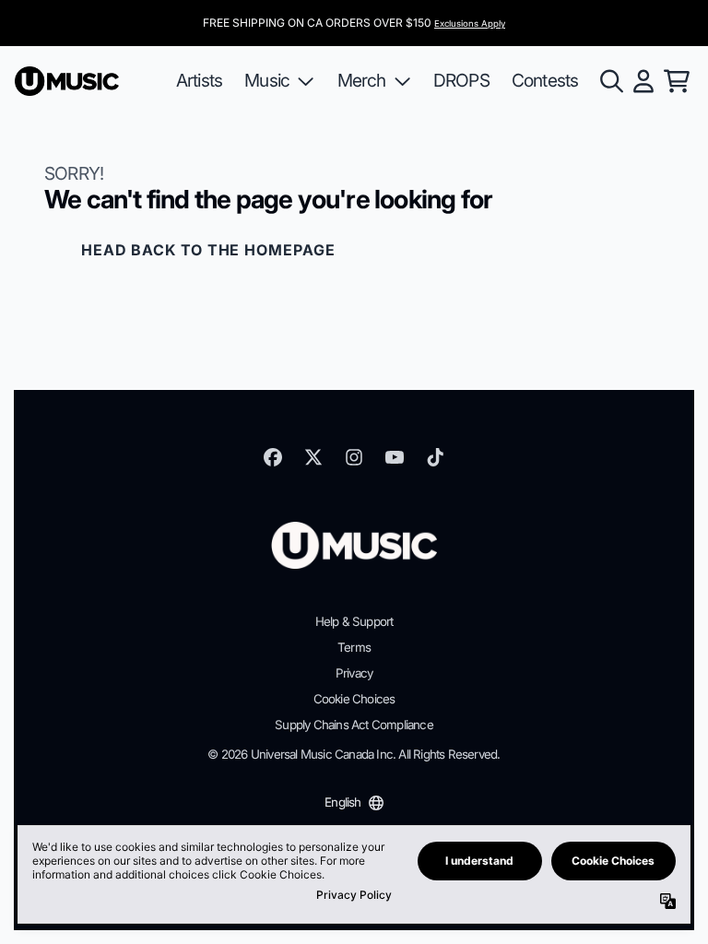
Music (266, 80)
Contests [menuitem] (545, 80)
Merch (361, 80)
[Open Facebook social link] (273, 457)
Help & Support (354, 621)
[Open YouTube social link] (394, 457)
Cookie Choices (354, 698)
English (342, 802)
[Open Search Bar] (610, 81)
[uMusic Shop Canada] (67, 81)
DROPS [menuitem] (461, 80)
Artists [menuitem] (199, 80)
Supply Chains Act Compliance (354, 724)
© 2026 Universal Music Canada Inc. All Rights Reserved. (353, 754)
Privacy (354, 673)
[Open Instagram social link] (354, 457)
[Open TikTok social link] (435, 457)
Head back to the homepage (208, 250)
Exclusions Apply (469, 23)
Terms (354, 647)
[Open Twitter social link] (313, 457)
